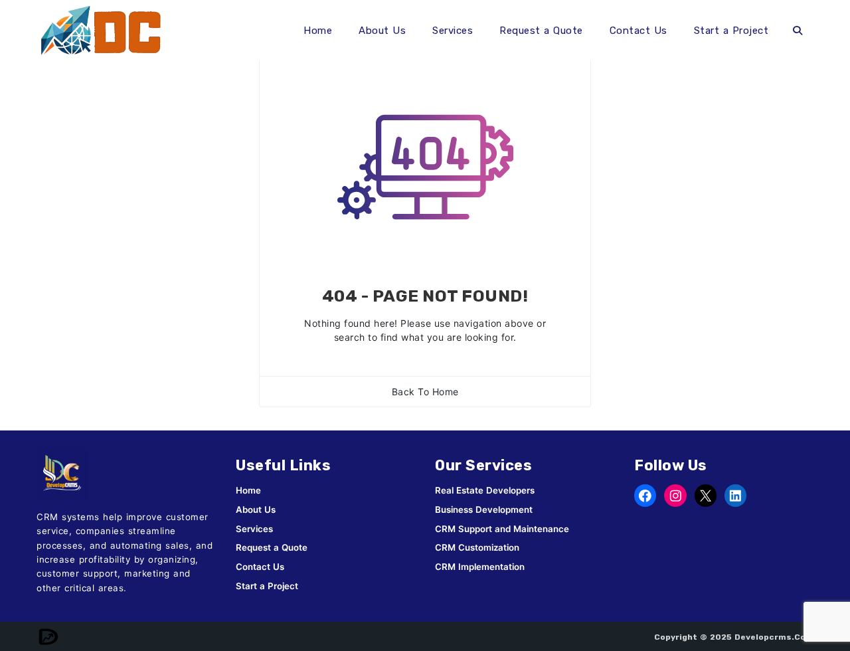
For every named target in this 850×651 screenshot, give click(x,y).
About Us (382, 31)
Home (317, 31)
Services (452, 31)
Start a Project (731, 31)
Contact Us (638, 31)
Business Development (484, 509)
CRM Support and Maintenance (502, 528)
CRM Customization (477, 547)
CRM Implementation (480, 566)
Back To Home (425, 391)
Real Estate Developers (485, 490)
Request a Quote (541, 31)
